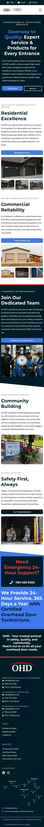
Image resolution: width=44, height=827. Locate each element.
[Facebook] (3, 772)
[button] (3, 168)
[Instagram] (8, 772)
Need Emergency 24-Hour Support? (22, 567)
